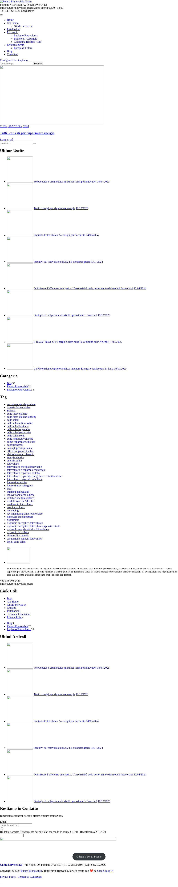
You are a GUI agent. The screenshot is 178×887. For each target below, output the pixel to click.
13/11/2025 (115, 341)
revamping (13, 510)
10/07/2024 (96, 261)
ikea (9, 488)
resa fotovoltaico (16, 507)
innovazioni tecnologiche (20, 494)
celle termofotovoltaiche (20, 438)
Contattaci (12, 54)
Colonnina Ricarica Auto (27, 41)
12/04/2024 (140, 288)
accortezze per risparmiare (21, 404)
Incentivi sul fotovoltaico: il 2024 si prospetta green (62, 261)
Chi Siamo (13, 23)
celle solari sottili (16, 435)
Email (3, 821)
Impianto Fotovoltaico (26, 35)
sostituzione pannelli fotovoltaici (24, 538)
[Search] (34, 143)
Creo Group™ (105, 870)
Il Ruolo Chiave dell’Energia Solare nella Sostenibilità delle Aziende (71, 341)
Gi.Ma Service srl (23, 26)
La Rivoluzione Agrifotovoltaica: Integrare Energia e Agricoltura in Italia (73, 368)
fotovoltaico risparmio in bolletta (24, 479)
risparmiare (13, 519)
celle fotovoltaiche (17, 413)
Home (10, 19)
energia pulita (14, 460)
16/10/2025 (120, 368)
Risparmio (12, 32)
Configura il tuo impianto (14, 60)
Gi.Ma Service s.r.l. (11, 864)
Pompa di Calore (23, 47)
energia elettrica (15, 457)
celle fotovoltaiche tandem (21, 416)
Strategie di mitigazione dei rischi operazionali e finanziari (65, 315)
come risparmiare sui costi (21, 441)
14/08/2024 (92, 235)
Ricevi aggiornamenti (11, 835)
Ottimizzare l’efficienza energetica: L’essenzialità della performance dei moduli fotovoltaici (83, 288)
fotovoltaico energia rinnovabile (24, 466)
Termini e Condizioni (18, 614)
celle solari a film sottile (20, 423)
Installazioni (13, 29)
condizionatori (15, 444)
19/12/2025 (104, 315)
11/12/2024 (82, 208)
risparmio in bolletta (18, 532)
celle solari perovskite (19, 432)
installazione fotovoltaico (20, 497)
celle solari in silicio (18, 426)
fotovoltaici (13, 463)
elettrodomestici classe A (20, 454)
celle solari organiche (18, 429)
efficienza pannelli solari (20, 451)
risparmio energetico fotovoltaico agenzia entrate (33, 526)
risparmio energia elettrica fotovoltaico (28, 529)
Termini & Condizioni (30, 876)
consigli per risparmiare (20, 448)
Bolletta (11, 410)
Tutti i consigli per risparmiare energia (27, 133)
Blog (9, 51)
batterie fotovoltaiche (18, 407)
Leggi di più (6, 139)
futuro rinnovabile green (20, 485)
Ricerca (38, 63)
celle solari (13, 419)
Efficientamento (15, 44)
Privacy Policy (15, 617)
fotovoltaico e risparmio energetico (26, 469)
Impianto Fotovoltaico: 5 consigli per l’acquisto (59, 235)
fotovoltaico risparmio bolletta (23, 473)
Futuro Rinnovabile (17, 386)
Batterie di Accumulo (25, 38)
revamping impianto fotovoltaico (25, 513)
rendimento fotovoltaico (20, 504)
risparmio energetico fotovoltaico (25, 522)
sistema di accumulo (18, 535)
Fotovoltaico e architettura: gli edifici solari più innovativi (65, 181)
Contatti (11, 607)
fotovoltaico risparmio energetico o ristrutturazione (34, 476)
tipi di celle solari (16, 541)
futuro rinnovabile (17, 482)
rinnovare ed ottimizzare (20, 516)
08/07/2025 (103, 181)
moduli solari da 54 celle (20, 501)
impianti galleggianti (18, 491)
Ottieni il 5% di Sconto (89, 856)
